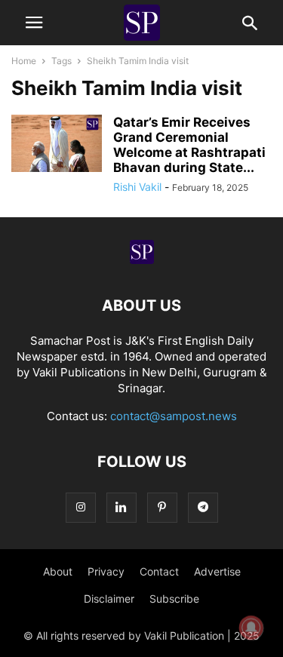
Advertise (217, 571)
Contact (159, 571)
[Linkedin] (121, 507)
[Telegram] (203, 507)
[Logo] (142, 260)
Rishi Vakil (137, 186)
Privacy (106, 571)
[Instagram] (81, 507)
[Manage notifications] (251, 628)
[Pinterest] (162, 507)
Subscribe (174, 598)
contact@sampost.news (173, 416)
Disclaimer (109, 598)
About (57, 571)
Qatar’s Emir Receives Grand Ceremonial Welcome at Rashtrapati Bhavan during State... (189, 145)
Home (23, 60)
